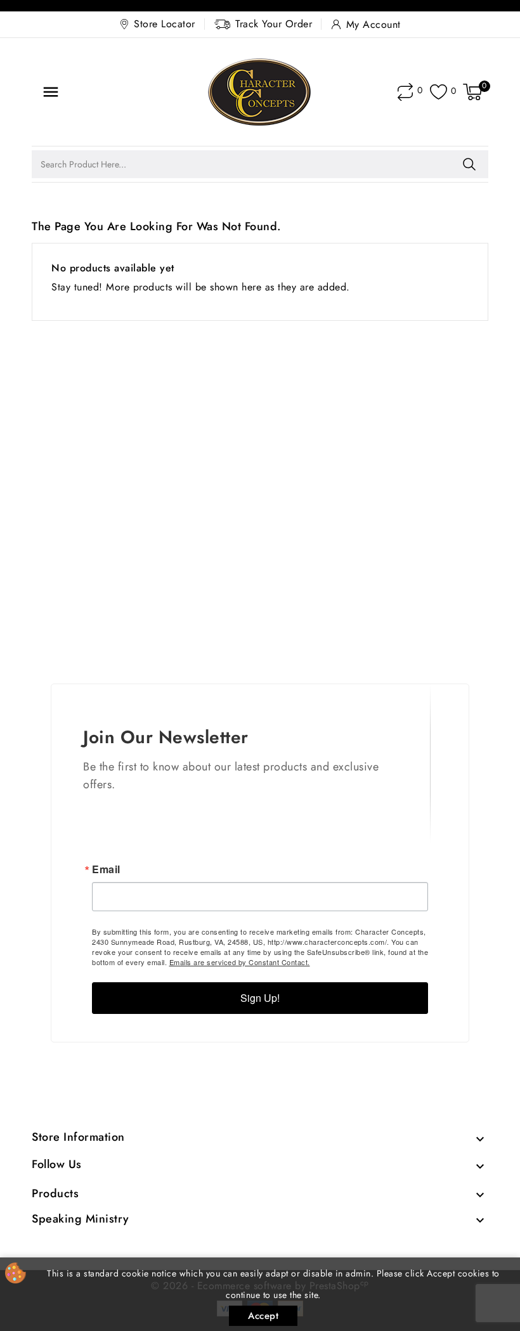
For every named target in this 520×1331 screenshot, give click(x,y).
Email (106, 869)
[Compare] (405, 92)
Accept (263, 1316)
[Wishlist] (438, 92)
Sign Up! (260, 997)
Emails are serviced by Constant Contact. (239, 962)
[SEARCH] (469, 164)
